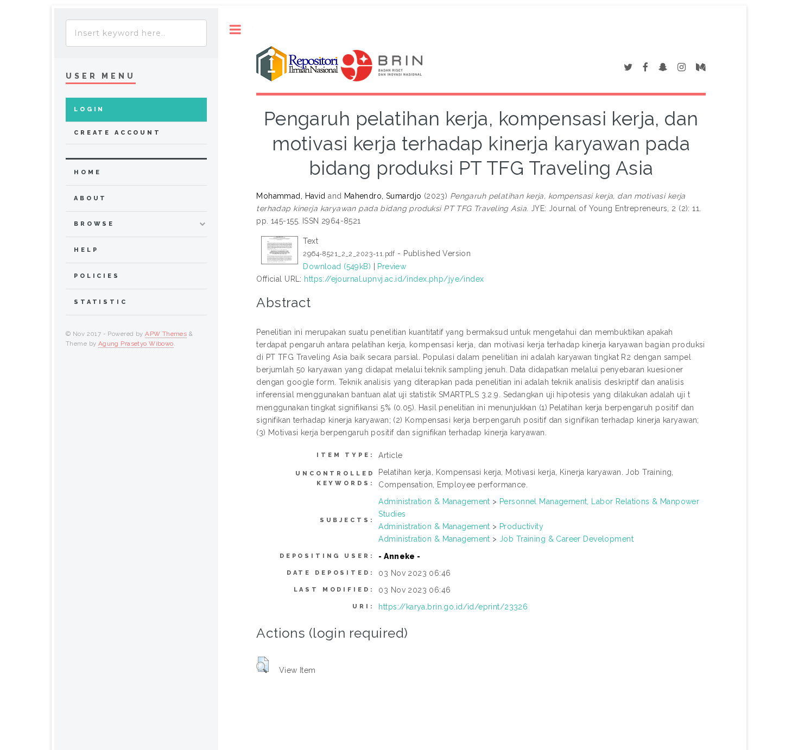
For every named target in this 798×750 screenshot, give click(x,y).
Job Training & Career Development (566, 539)
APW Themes (166, 334)
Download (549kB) (337, 266)
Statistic (101, 302)
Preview (391, 266)
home (87, 172)
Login (89, 109)
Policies (97, 275)
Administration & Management (434, 501)
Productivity (521, 526)
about (90, 198)
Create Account (117, 132)
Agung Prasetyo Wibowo (136, 343)
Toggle (235, 29)
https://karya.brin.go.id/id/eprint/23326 (453, 606)
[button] (262, 665)
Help (86, 249)
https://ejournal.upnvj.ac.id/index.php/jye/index (394, 279)
